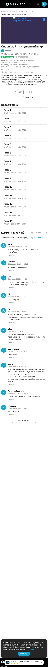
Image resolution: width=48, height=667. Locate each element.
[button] (41, 662)
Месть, (20, 72)
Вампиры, (12, 72)
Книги (3, 11)
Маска (28, 11)
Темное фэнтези (16, 11)
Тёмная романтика (20, 67)
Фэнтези (13, 65)
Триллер (12, 60)
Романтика (22, 60)
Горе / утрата (29, 72)
